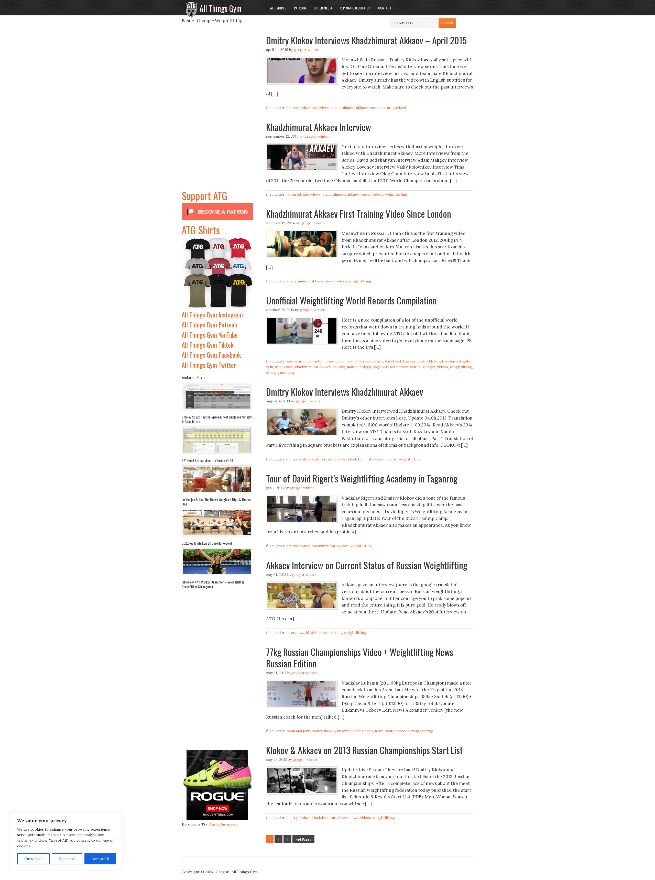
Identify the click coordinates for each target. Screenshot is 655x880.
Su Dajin (428, 367)
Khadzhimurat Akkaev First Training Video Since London (358, 213)
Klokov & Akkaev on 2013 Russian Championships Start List (364, 750)
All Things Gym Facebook (211, 354)
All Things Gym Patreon (209, 324)
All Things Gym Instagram (212, 314)
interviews (321, 107)
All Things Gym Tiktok (207, 344)
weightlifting (396, 194)
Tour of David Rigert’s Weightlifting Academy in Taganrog (361, 478)
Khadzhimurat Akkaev (349, 107)
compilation (373, 361)
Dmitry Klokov (298, 107)
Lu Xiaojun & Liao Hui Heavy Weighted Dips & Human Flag (216, 502)
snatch (415, 367)
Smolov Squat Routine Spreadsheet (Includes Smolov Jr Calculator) (217, 419)
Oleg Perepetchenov (390, 367)
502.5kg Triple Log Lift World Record (207, 543)
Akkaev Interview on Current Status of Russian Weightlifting (366, 565)
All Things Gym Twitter (209, 365)
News (379, 731)
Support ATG (204, 195)
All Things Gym (221, 8)
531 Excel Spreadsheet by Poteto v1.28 (207, 460)
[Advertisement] (217, 111)
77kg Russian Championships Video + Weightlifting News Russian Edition (359, 657)
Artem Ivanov (325, 361)
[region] (66, 841)
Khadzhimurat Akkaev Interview (318, 127)
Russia (374, 107)
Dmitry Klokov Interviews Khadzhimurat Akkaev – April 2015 (366, 40)
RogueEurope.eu (223, 824)
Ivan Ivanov (284, 367)
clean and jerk (349, 361)
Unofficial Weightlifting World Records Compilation (351, 300)
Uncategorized (393, 107)
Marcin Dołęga (359, 367)
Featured (293, 194)
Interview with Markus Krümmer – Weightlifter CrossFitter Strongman (213, 584)
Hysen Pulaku (453, 361)
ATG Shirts (201, 229)
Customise (33, 858)
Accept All (100, 858)
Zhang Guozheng (280, 372)
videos (377, 194)
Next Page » (303, 839)
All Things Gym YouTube (210, 334)
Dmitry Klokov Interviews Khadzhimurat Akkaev (344, 391)
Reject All (67, 858)
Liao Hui (339, 367)
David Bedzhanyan (400, 361)
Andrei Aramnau (299, 361)
